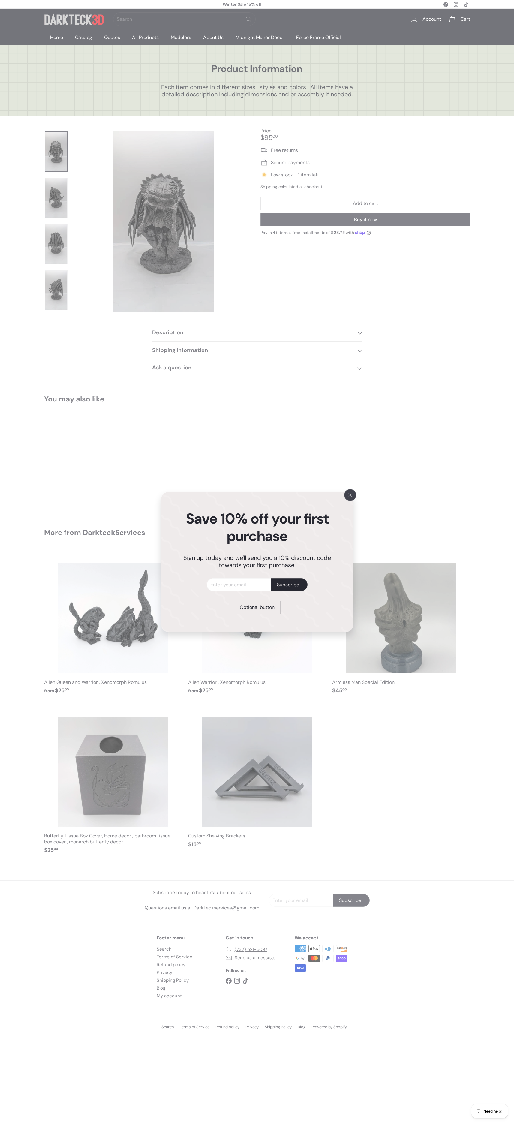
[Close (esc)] (350, 495)
